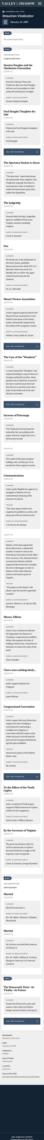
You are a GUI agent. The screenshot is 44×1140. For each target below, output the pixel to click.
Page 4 (7, 979)
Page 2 (7, 49)
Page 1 (7, 33)
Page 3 (7, 878)
